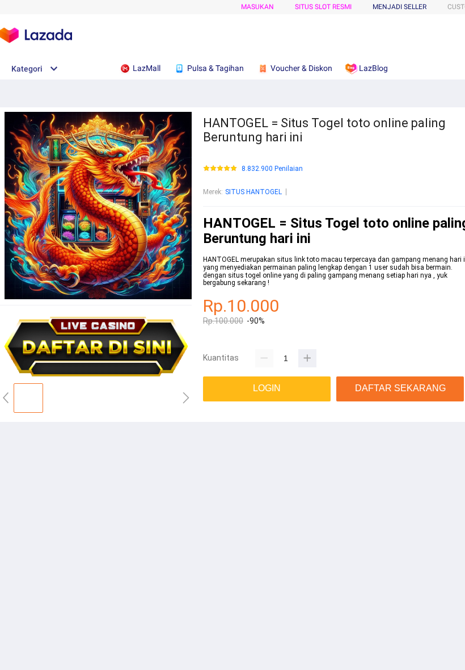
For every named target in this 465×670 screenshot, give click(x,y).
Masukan (257, 7)
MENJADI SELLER (399, 7)
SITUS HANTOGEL (253, 192)
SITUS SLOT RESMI (323, 7)
